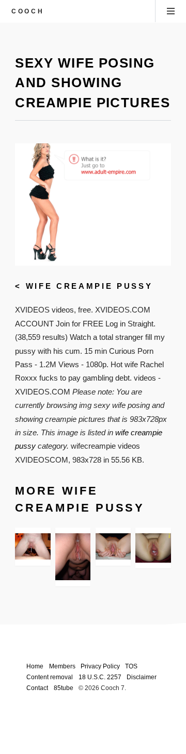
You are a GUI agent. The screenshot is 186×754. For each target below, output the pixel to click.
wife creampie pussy (89, 286)
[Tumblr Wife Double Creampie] (32, 546)
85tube (63, 687)
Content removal (49, 677)
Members (62, 666)
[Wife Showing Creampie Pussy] (113, 546)
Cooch (27, 11)
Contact (37, 687)
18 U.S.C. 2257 (100, 677)
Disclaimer (142, 677)
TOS (131, 666)
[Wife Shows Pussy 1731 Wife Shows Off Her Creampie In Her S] (72, 556)
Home (34, 666)
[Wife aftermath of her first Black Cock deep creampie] (153, 547)
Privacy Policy (100, 666)
